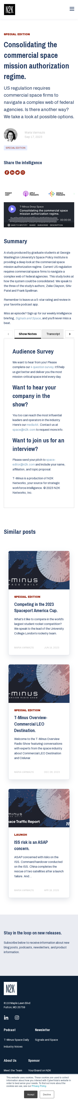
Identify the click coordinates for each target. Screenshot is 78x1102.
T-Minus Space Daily (16, 1039)
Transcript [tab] (53, 334)
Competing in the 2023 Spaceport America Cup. (36, 607)
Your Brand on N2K (39, 1070)
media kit (32, 424)
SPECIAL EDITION (15, 148)
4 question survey (41, 367)
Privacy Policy (39, 1085)
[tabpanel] (39, 423)
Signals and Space (46, 1039)
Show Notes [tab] (28, 334)
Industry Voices (13, 1046)
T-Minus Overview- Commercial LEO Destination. (30, 723)
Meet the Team (13, 1070)
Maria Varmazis (35, 132)
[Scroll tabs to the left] (8, 334)
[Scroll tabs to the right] (69, 334)
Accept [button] (30, 1094)
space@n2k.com (23, 429)
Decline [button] (47, 1094)
